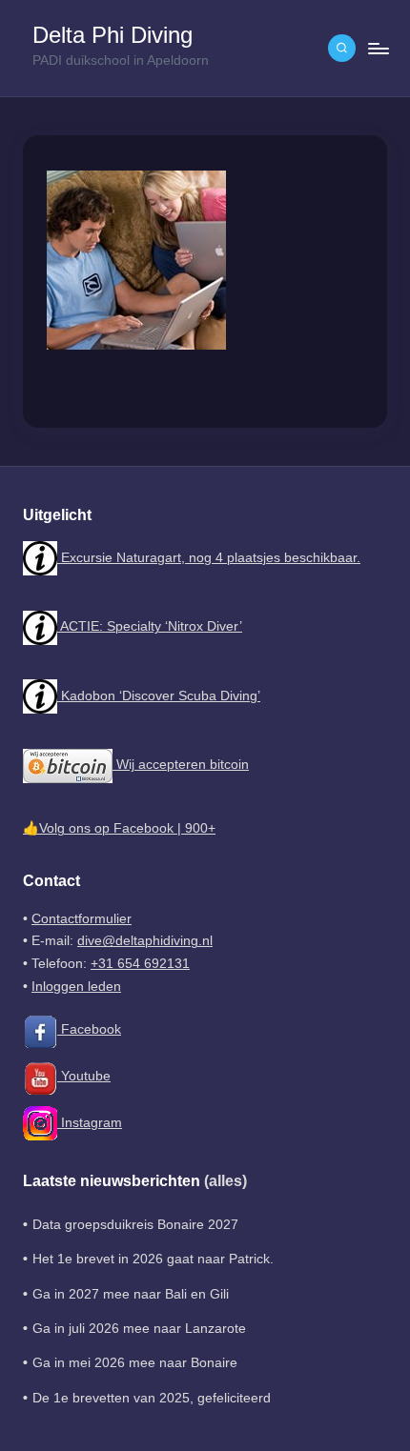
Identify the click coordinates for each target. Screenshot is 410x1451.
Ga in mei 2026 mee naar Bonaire (134, 1363)
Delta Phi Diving (112, 35)
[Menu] (377, 48)
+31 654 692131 (140, 964)
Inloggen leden (76, 986)
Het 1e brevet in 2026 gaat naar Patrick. (153, 1259)
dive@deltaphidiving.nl (145, 941)
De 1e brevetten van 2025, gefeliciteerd (151, 1398)
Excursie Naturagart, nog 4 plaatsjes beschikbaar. (208, 558)
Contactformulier (81, 919)
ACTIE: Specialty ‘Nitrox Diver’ (149, 626)
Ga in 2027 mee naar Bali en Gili (130, 1294)
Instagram (89, 1123)
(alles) (225, 1181)
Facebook (89, 1029)
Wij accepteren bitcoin (181, 764)
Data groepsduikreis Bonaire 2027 (135, 1225)
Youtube (84, 1076)
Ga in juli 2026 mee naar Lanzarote (139, 1328)
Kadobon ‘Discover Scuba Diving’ (158, 696)
